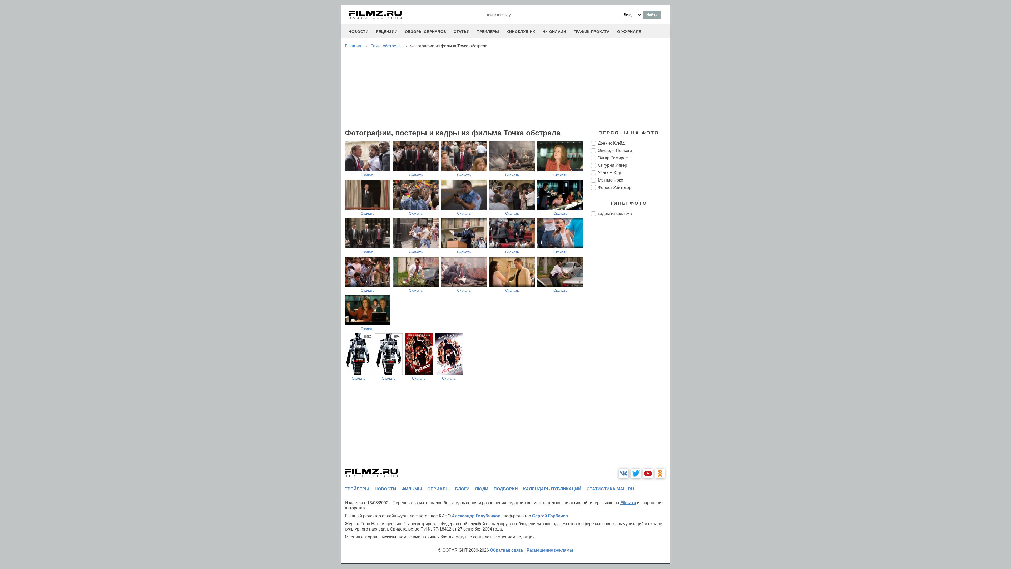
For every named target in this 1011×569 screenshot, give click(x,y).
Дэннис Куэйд (611, 143)
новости (359, 32)
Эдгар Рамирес (613, 158)
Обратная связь (506, 550)
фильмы (412, 489)
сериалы (438, 489)
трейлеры (488, 32)
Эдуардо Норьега (615, 150)
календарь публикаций (552, 489)
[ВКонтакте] (623, 473)
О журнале (629, 32)
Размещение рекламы (550, 550)
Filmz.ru (628, 503)
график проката (592, 32)
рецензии (387, 32)
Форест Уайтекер (614, 187)
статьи (461, 32)
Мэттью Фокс (610, 180)
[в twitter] (636, 473)
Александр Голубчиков (476, 516)
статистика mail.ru (610, 489)
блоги (462, 489)
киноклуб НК (521, 32)
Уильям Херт (610, 172)
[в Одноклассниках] (660, 473)
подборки (506, 489)
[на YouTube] (648, 473)
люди (481, 489)
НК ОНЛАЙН (554, 32)
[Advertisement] (630, 308)
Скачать (367, 175)
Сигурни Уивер (612, 165)
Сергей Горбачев (550, 516)
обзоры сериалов (426, 32)
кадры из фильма (615, 213)
